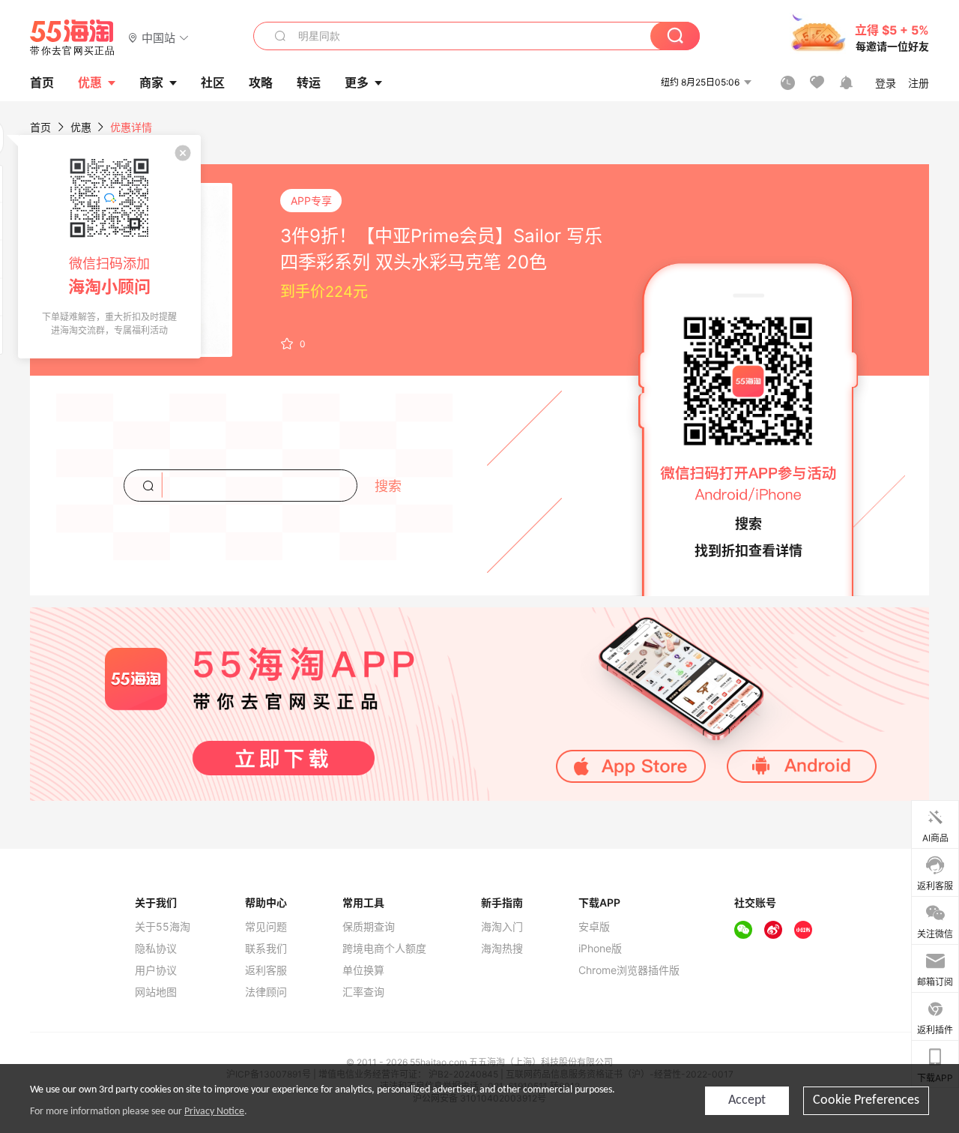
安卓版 (594, 927)
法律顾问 (266, 992)
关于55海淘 (162, 927)
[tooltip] (109, 246)
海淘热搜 (502, 949)
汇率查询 (363, 992)
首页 (40, 127)
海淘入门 (502, 927)
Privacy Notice (214, 1111)
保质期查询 (368, 927)
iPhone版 (600, 949)
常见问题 (266, 927)
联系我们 (266, 949)
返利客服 (266, 970)
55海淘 (72, 37)
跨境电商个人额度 (384, 949)
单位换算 (363, 970)
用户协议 (156, 970)
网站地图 (156, 992)
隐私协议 (156, 949)
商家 (151, 82)
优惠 (90, 82)
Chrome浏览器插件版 (629, 970)
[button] (158, 37)
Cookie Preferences (866, 1100)
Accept (747, 1100)
